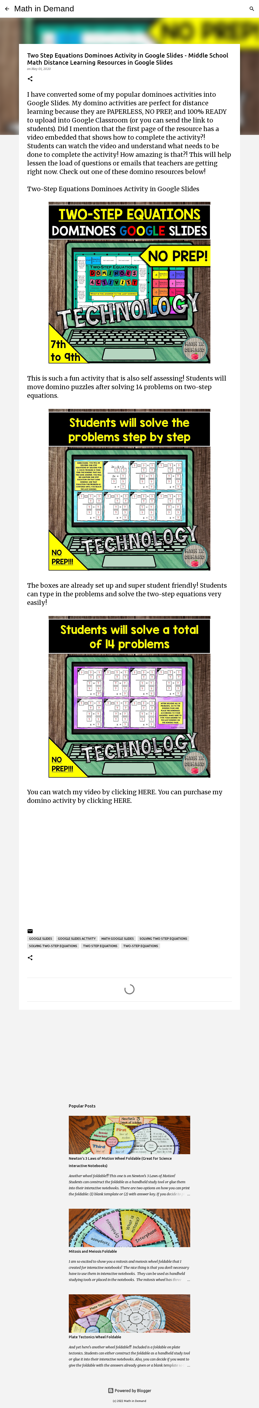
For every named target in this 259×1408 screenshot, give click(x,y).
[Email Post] (30, 933)
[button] (30, 79)
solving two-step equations (53, 946)
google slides (40, 938)
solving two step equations (163, 938)
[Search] (81, 9)
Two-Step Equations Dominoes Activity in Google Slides (113, 189)
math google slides (117, 938)
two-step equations (140, 946)
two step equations (100, 946)
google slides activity (77, 938)
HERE (146, 792)
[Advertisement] (129, 866)
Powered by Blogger (132, 1390)
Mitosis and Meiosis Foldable (93, 1251)
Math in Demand (44, 8)
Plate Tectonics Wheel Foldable (95, 1337)
